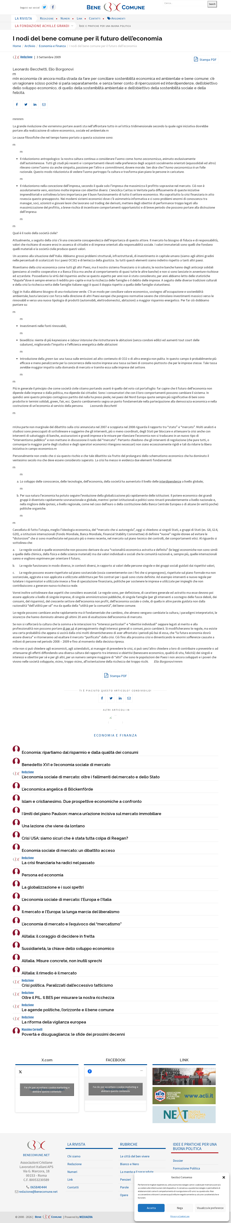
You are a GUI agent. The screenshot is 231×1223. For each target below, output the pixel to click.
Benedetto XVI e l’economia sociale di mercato (66, 764)
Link (79, 18)
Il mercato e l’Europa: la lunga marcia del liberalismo (70, 911)
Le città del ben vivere (134, 1156)
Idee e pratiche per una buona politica (105, 26)
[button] (224, 1177)
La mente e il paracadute (136, 1172)
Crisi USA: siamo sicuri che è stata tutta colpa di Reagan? (75, 838)
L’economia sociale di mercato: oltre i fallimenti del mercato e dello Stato (91, 777)
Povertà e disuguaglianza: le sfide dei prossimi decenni (73, 1034)
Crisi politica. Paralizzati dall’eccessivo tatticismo (67, 985)
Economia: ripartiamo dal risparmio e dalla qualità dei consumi (80, 752)
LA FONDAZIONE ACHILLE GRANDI (42, 26)
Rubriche (129, 1144)
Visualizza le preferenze (210, 1208)
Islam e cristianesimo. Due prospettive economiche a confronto (82, 801)
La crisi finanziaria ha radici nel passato (58, 862)
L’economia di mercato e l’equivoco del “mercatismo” (72, 924)
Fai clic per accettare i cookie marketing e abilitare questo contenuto (47, 1089)
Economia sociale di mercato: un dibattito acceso (68, 850)
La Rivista (76, 1144)
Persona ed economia (42, 875)
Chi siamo (73, 1156)
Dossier (178, 1160)
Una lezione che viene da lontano (53, 826)
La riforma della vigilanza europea (54, 1022)
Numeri (65, 18)
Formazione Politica (186, 1168)
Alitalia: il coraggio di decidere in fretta (58, 936)
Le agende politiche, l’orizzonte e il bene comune (68, 1009)
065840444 (38, 1187)
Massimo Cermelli (32, 1029)
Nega (180, 1208)
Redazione (47, 18)
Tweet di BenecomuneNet (47, 1089)
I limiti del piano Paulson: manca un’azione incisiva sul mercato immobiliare (91, 813)
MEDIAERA (86, 1217)
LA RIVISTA (23, 18)
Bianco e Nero (129, 1164)
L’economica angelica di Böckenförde (57, 789)
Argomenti (117, 18)
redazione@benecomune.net (38, 1191)
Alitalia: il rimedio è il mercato (49, 973)
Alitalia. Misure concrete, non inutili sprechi (62, 960)
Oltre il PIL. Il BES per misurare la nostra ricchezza (68, 997)
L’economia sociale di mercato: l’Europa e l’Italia (67, 899)
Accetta (151, 1208)
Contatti (95, 18)
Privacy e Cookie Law (179, 1216)
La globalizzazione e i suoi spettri (53, 887)
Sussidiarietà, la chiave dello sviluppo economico (68, 948)
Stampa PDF (207, 59)
